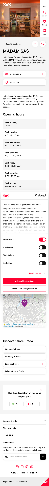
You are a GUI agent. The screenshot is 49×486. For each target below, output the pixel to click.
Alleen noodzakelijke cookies (24, 288)
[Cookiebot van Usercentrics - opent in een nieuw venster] (35, 195)
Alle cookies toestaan (24, 281)
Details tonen (35, 273)
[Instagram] (17, 466)
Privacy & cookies (17, 472)
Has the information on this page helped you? (24, 394)
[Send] (43, 457)
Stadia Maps (17, 324)
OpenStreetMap (9, 326)
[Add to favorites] (43, 44)
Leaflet (7, 324)
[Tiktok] (27, 466)
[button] (24, 303)
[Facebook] (22, 466)
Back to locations (13, 44)
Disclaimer (34, 472)
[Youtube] (32, 466)
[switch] (42, 247)
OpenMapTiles (28, 324)
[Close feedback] (41, 390)
